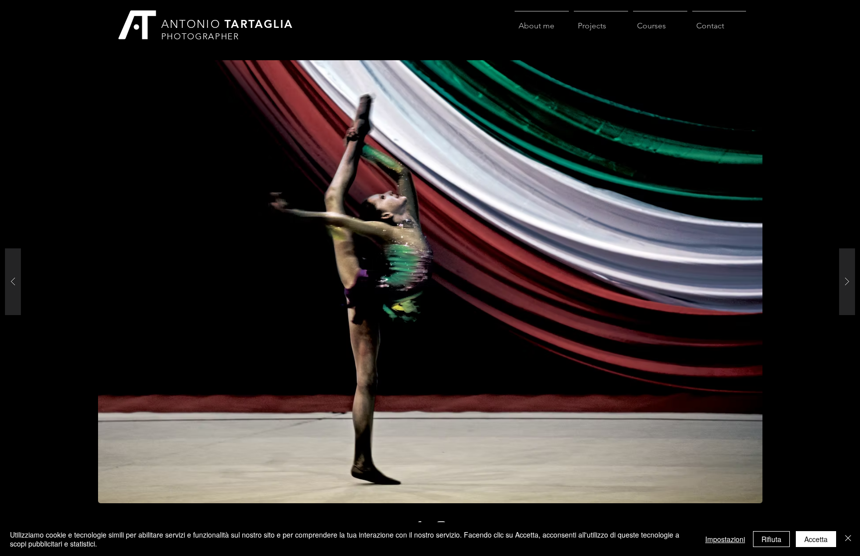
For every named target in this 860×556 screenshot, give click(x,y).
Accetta (816, 539)
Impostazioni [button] (725, 539)
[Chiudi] (848, 539)
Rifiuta (771, 539)
